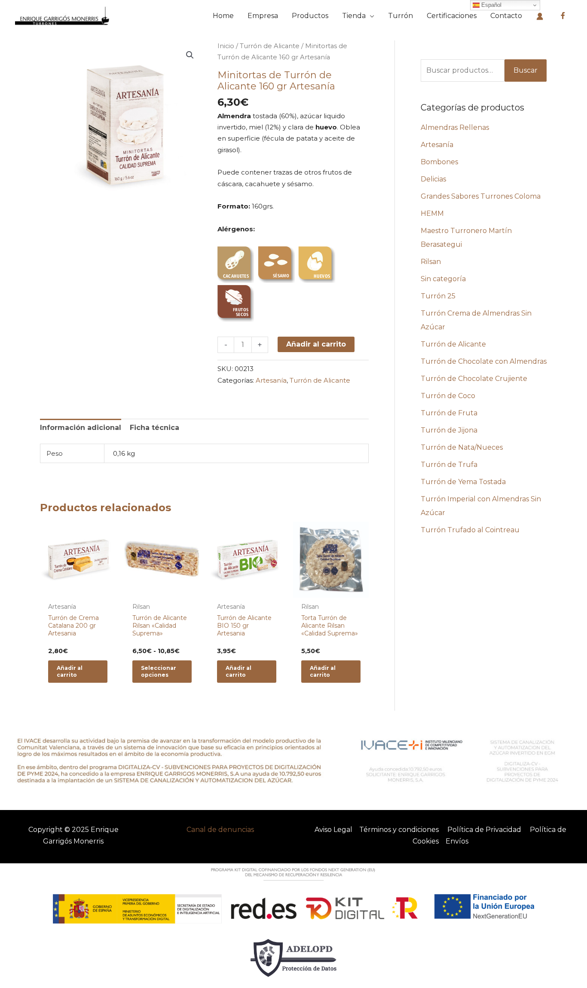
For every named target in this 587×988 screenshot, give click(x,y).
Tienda (354, 16)
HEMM (432, 213)
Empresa (263, 16)
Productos (310, 16)
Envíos (457, 841)
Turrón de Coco (448, 396)
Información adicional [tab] (80, 427)
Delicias (433, 179)
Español (490, 5)
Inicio (225, 46)
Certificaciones (452, 16)
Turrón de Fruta (449, 413)
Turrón (400, 16)
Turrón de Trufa (449, 464)
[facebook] (563, 16)
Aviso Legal (333, 829)
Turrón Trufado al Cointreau (470, 530)
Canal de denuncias (220, 829)
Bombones (439, 162)
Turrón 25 (438, 296)
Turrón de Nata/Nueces (462, 447)
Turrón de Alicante (270, 46)
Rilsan (431, 262)
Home (223, 16)
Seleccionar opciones (158, 671)
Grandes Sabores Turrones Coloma (481, 196)
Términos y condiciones (399, 829)
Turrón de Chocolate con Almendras (484, 361)
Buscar (526, 70)
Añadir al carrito (316, 344)
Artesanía (271, 380)
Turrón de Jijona (449, 430)
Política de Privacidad (484, 829)
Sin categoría (443, 279)
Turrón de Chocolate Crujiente (474, 378)
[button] (190, 55)
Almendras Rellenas (455, 127)
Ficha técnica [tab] (154, 427)
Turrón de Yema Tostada (463, 482)
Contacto (506, 16)
